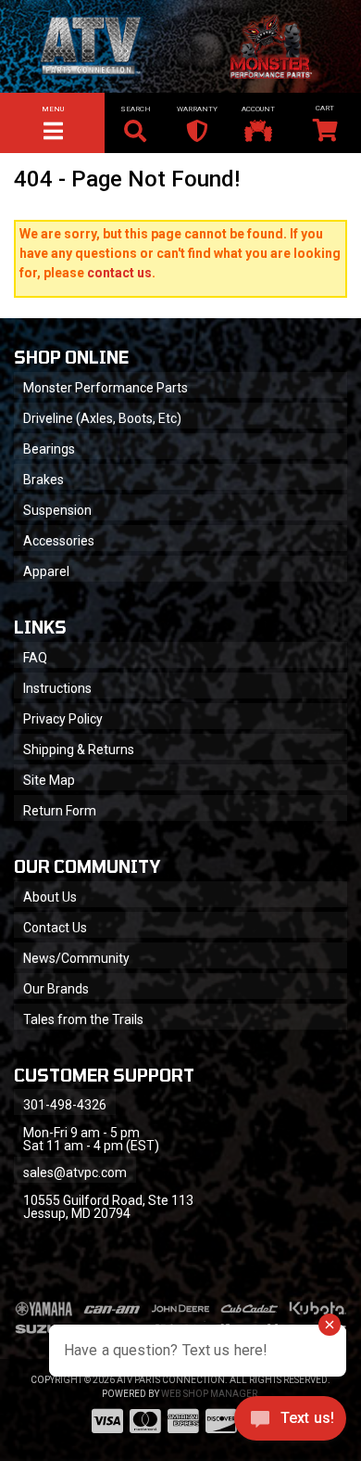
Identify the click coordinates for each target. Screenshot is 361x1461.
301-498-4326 (64, 1104)
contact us (119, 272)
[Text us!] (290, 1423)
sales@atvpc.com (75, 1172)
